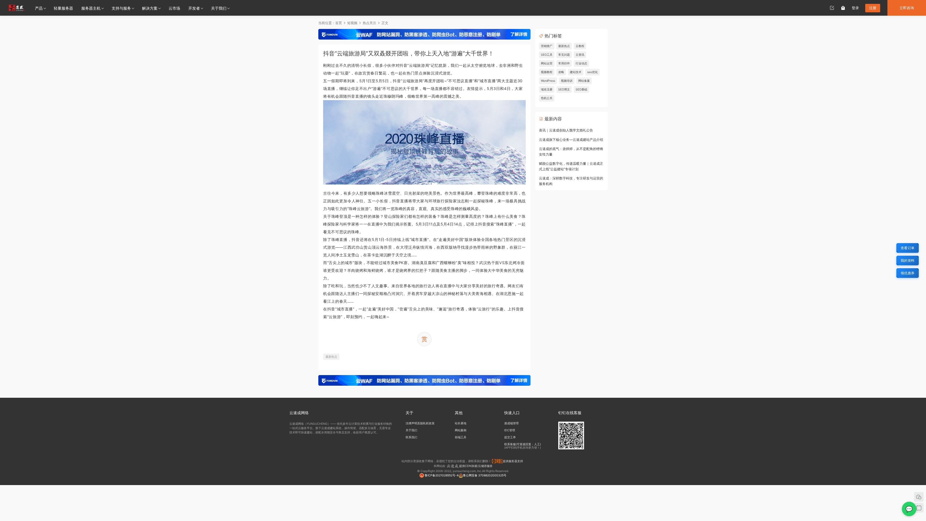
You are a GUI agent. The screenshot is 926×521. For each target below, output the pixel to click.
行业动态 (581, 63)
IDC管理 (509, 430)
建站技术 (575, 72)
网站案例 (460, 430)
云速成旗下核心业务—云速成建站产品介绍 (571, 139)
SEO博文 (564, 89)
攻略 (561, 72)
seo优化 (592, 72)
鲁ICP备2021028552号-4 (441, 475)
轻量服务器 (63, 8)
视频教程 (546, 72)
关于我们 (218, 8)
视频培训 (566, 80)
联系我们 (411, 437)
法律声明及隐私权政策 (420, 423)
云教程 (580, 46)
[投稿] (832, 8)
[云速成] (16, 7)
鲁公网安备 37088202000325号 (484, 475)
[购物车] (843, 8)
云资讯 (580, 54)
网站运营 (546, 63)
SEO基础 (581, 89)
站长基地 (460, 423)
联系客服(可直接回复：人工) (522, 444)
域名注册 (546, 89)
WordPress (548, 80)
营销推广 (546, 46)
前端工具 (460, 437)
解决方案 (149, 8)
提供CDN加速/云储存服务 (476, 466)
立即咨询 (906, 8)
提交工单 (510, 437)
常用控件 (564, 63)
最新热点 (331, 356)
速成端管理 (511, 423)
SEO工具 (546, 54)
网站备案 (584, 80)
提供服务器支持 (513, 461)
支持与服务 (121, 8)
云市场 (174, 8)
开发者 (194, 8)
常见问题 (564, 54)
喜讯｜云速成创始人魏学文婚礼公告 (566, 130)
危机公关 (546, 98)
